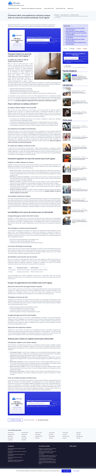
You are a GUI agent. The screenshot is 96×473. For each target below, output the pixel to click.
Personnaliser (76, 470)
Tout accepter (66, 470)
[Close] (71, 226)
